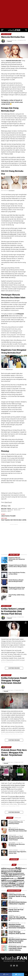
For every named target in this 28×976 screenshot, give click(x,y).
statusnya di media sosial (8, 234)
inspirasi (17, 871)
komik (2, 874)
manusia (10, 509)
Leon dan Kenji (10, 875)
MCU (13, 876)
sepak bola (16, 885)
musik (11, 878)
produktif (19, 881)
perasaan (4, 882)
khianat (4, 509)
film (20, 870)
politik (14, 882)
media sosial (18, 876)
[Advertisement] (14, 14)
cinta (2, 870)
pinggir (9, 882)
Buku (18, 868)
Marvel (8, 876)
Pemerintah (9, 880)
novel (21, 878)
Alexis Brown (9, 369)
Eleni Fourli (8, 502)
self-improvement (6, 885)
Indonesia (10, 871)
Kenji (18, 873)
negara (15, 878)
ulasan (21, 886)
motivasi (5, 878)
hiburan (4, 871)
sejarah (21, 883)
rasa (23, 881)
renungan (4, 884)
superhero (8, 886)
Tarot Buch (11, 190)
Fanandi (9, 41)
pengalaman (19, 880)
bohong (15, 508)
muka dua (17, 509)
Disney (6, 870)
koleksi (22, 873)
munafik (4, 511)
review (12, 883)
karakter (22, 508)
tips (14, 886)
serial (22, 885)
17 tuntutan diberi (16, 796)
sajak (17, 883)
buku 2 (24, 868)
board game (11, 868)
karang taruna (12, 873)
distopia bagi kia (13, 870)
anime (3, 868)
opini (3, 880)
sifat (9, 511)
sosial (3, 886)
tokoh (17, 886)
